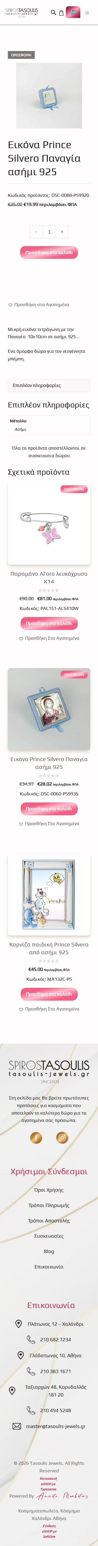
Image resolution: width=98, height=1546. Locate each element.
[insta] (62, 1137)
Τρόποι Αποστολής (49, 1220)
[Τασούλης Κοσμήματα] (21, 12)
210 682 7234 (55, 1339)
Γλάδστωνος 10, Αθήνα (56, 1355)
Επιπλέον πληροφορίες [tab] (37, 385)
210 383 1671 (55, 1371)
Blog (49, 1251)
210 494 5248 (55, 1410)
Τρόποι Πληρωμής (49, 1205)
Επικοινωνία (49, 1267)
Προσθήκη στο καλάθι (49, 252)
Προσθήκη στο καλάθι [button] (49, 623)
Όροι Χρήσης (49, 1190)
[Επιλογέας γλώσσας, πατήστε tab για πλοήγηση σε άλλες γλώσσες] (73, 12)
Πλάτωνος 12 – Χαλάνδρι (56, 1324)
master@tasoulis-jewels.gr (55, 1426)
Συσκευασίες (49, 1236)
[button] (54, 13)
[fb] (36, 1137)
